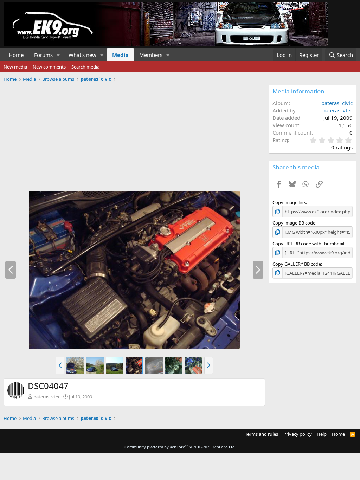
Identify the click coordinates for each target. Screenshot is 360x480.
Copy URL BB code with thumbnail (308, 243)
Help (322, 434)
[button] (58, 54)
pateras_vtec (46, 397)
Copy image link (289, 202)
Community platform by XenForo (180, 446)
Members (150, 54)
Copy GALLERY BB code (296, 264)
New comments (49, 67)
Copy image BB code (293, 223)
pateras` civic (337, 102)
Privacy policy (297, 434)
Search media (85, 67)
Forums (43, 54)
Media (120, 54)
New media (15, 67)
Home (16, 54)
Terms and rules (261, 434)
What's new (82, 54)
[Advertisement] (133, 134)
